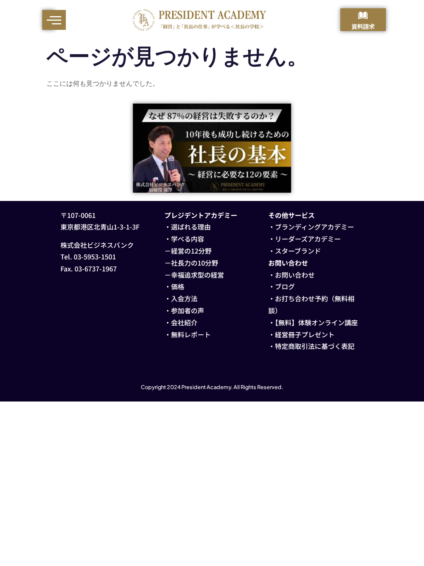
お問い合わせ (295, 275)
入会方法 (184, 298)
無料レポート (191, 334)
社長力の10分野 (194, 263)
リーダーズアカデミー (308, 239)
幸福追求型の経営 (197, 275)
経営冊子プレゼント (305, 334)
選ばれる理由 (191, 227)
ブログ (285, 286)
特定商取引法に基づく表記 (314, 346)
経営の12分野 (191, 251)
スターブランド (298, 251)
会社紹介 (184, 322)
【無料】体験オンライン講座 (316, 322)
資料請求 (363, 26)
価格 (177, 286)
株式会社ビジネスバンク (97, 245)
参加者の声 (187, 310)
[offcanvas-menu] (54, 20)
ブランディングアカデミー (314, 227)
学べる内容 (187, 239)
